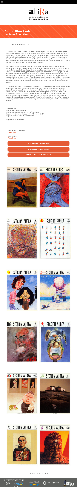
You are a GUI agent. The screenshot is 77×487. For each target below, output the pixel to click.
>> (42, 473)
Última (46, 473)
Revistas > (12, 44)
